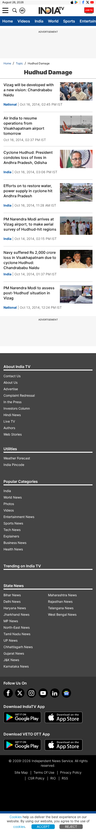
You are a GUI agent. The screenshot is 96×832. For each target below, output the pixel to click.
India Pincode (13, 465)
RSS (65, 778)
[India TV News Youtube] (92, 2)
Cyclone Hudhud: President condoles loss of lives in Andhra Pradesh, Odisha (28, 157)
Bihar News (12, 595)
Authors (9, 428)
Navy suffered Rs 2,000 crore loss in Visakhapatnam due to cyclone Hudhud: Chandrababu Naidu (29, 260)
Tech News (12, 530)
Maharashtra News (62, 595)
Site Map (21, 772)
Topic (19, 63)
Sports (69, 21)
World (53, 21)
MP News (10, 621)
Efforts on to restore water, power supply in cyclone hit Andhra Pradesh (27, 190)
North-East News (16, 627)
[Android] (76, 2)
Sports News (13, 523)
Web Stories (12, 434)
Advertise (10, 389)
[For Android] (22, 744)
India (39, 21)
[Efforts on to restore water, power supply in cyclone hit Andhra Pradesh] (76, 192)
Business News (14, 543)
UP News (10, 640)
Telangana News (60, 608)
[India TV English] (51, 10)
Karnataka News (16, 666)
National (10, 104)
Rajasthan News (60, 601)
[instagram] (31, 693)
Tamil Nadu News (16, 634)
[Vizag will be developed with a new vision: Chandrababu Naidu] (76, 91)
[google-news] (66, 693)
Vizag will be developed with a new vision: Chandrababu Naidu (28, 89)
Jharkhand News (16, 614)
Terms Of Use (44, 772)
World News (12, 497)
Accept (43, 827)
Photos (8, 504)
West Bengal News (62, 614)
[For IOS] (63, 744)
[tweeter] (19, 693)
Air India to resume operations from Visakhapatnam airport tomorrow (23, 126)
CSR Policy (36, 778)
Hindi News (12, 415)
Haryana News (14, 608)
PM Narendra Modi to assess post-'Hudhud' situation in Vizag (29, 293)
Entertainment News (18, 517)
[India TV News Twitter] (87, 2)
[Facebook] (8, 693)
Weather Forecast (16, 458)
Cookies (16, 817)
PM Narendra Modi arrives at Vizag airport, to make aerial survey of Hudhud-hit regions (29, 224)
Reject (71, 827)
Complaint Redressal (19, 395)
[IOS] (72, 2)
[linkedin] (54, 693)
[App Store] (63, 717)
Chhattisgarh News (18, 647)
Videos (23, 21)
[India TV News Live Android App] (22, 717)
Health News (13, 549)
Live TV (9, 421)
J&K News (11, 660)
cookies (19, 827)
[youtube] (43, 693)
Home (7, 21)
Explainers (11, 536)
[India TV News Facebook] (83, 2)
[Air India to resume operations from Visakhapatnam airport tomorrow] (76, 125)
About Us (10, 382)
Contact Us (12, 376)
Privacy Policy (71, 772)
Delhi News (12, 601)
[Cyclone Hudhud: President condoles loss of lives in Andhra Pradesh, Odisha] (76, 159)
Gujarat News (13, 653)
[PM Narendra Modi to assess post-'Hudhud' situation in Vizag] (76, 294)
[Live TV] (89, 10)
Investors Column (16, 408)
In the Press (12, 402)
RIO (53, 778)
